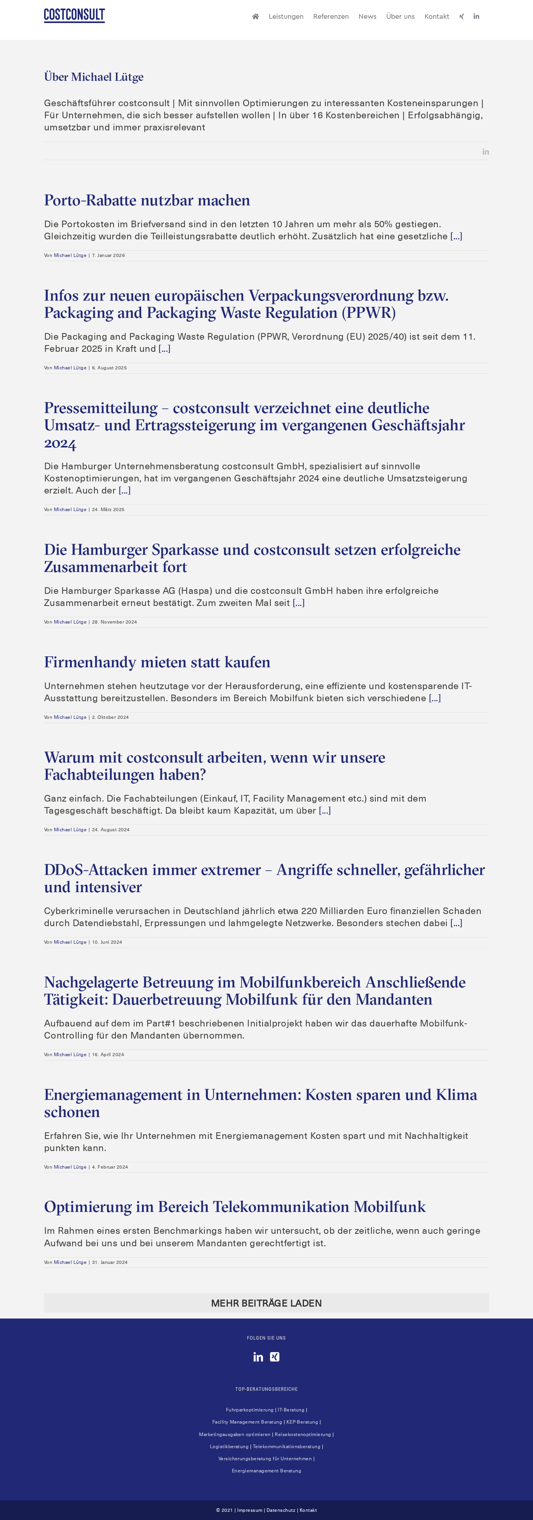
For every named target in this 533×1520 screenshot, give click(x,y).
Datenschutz (280, 1510)
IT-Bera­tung (291, 1410)
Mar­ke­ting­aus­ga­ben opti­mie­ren (234, 1434)
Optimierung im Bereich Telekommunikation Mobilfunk (235, 1206)
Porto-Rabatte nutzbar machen (147, 199)
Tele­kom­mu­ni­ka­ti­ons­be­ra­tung (286, 1446)
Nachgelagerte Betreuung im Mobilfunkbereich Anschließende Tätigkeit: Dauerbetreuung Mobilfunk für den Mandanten (255, 990)
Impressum (249, 1510)
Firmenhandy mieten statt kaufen (157, 661)
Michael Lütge (70, 255)
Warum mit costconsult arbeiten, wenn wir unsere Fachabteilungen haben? (215, 765)
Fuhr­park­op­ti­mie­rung (250, 1410)
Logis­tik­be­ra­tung (229, 1446)
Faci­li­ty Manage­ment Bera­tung (247, 1422)
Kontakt (308, 1510)
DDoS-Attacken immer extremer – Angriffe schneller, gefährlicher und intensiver (264, 878)
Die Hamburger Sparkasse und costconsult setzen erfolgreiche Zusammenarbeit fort (252, 558)
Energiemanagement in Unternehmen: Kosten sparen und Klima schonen (260, 1103)
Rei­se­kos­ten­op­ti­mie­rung (303, 1434)
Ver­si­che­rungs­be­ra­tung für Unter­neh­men (265, 1459)
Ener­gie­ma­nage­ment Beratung (266, 1471)
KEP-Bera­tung (302, 1422)
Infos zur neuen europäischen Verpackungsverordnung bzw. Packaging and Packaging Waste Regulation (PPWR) (246, 303)
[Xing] (274, 1356)
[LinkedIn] (258, 1356)
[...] (456, 236)
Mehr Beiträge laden (266, 1303)
